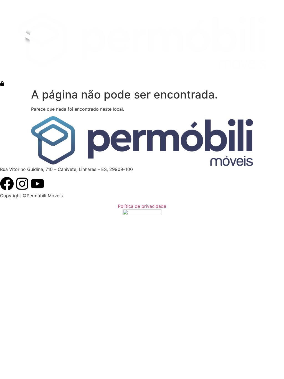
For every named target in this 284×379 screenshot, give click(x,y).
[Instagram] (22, 184)
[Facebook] (7, 184)
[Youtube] (37, 184)
